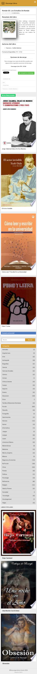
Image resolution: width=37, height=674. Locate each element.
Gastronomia (6, 417)
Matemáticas (6, 446)
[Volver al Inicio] (9, 3)
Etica (4, 399)
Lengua (4, 435)
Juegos (4, 431)
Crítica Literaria (7, 381)
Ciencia (4, 367)
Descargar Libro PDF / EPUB (18, 66)
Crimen (4, 378)
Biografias (5, 364)
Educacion (5, 396)
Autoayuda (5, 360)
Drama (4, 392)
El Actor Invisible (7, 208)
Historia (4, 421)
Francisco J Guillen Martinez (13, 48)
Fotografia (5, 413)
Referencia (5, 481)
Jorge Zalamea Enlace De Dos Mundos (14, 149)
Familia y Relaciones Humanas (11, 403)
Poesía (4, 470)
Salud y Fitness (7, 488)
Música (4, 456)
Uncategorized (6, 499)
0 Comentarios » (16, 13)
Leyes (4, 438)
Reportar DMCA (18, 672)
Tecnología (5, 495)
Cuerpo (4, 385)
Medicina (5, 449)
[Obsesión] (18, 662)
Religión (4, 485)
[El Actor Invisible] (18, 180)
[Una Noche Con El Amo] (18, 609)
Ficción (4, 406)
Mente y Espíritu (7, 453)
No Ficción (5, 463)
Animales (5, 349)
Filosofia (4, 410)
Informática (6, 428)
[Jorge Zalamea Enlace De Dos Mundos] (18, 122)
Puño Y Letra (6, 326)
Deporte (4, 389)
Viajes (4, 503)
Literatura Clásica (7, 442)
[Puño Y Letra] (18, 301)
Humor (4, 424)
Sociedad (5, 492)
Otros (4, 467)
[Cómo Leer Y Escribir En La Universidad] (18, 242)
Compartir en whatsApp (27, 73)
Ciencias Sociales (7, 371)
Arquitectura (6, 353)
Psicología (5, 478)
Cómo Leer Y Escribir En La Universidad (14, 272)
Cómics (4, 374)
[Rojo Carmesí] (18, 556)
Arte (4, 82)
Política (4, 474)
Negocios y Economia (8, 460)
